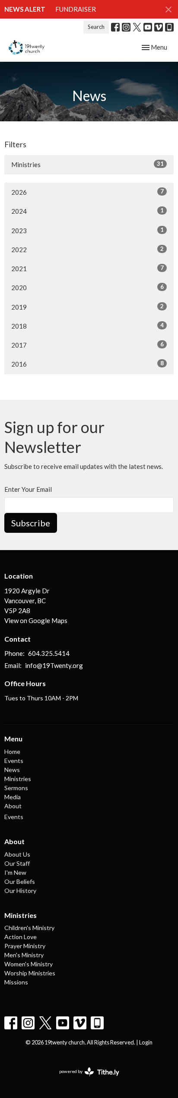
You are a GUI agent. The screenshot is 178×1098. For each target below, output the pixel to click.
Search (96, 26)
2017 (87, 345)
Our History (20, 890)
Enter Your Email (28, 489)
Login (146, 1042)
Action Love (20, 936)
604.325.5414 (49, 653)
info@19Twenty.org (54, 665)
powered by (85, 1079)
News (12, 769)
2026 (87, 192)
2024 (87, 211)
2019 (87, 307)
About (13, 806)
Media (12, 797)
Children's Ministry (29, 927)
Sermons (16, 787)
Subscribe (30, 523)
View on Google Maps (35, 620)
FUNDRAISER (75, 9)
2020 (87, 287)
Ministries (87, 164)
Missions (16, 982)
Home (12, 751)
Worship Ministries (29, 973)
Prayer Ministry (24, 945)
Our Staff (17, 863)
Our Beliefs (19, 881)
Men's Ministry (24, 955)
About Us (17, 854)
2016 (87, 364)
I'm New (15, 872)
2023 (87, 230)
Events (13, 760)
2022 (87, 249)
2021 (87, 268)
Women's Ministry (28, 964)
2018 (87, 326)
